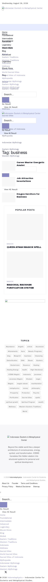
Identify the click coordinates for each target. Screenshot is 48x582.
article (29, 346)
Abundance (10, 346)
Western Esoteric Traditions (30, 406)
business (27, 356)
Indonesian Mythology (12, 142)
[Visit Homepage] (22, 10)
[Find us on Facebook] (1, 572)
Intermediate (7, 38)
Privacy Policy (7, 486)
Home (4, 32)
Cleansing (39, 356)
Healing (36, 365)
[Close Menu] (0, 492)
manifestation (36, 383)
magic (38, 379)
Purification (14, 397)
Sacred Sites (7, 69)
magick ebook (22, 383)
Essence (26, 365)
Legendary (6, 44)
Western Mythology (10, 87)
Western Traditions (10, 60)
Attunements (13, 351)
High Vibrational (37, 370)
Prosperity (14, 393)
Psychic (36, 393)
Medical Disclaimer (23, 486)
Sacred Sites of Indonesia (13, 75)
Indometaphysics (16, 477)
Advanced (6, 41)
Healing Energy (13, 370)
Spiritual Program (28, 402)
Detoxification (12, 360)
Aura (23, 351)
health (24, 370)
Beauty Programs (35, 351)
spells (37, 397)
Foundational (7, 35)
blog (8, 356)
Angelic (21, 346)
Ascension (40, 346)
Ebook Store (7, 47)
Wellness (6, 109)
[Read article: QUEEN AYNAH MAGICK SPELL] (25, 227)
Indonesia (6, 63)
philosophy (36, 388)
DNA (22, 360)
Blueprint (17, 356)
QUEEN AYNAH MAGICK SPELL (24, 247)
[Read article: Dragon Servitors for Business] (8, 197)
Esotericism (15, 365)
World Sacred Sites (10, 72)
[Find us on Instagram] (10, 572)
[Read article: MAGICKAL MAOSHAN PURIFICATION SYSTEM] (25, 265)
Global (5, 54)
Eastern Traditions (10, 57)
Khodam (29, 379)
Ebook (30, 360)
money (25, 388)
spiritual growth (12, 402)
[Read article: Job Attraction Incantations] (8, 182)
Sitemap (36, 486)
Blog (4, 50)
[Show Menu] (2, 110)
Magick (10, 244)
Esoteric (39, 360)
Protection (26, 393)
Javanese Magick (16, 379)
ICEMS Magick (14, 374)
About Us (5, 483)
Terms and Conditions (29, 483)
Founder (15, 483)
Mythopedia (7, 136)
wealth (41, 402)
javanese (37, 374)
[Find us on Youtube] (15, 572)
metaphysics (14, 388)
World (25, 411)
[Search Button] (2, 90)
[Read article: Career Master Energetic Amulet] (8, 166)
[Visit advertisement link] (25, 316)
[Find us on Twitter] (6, 572)
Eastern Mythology (10, 149)
